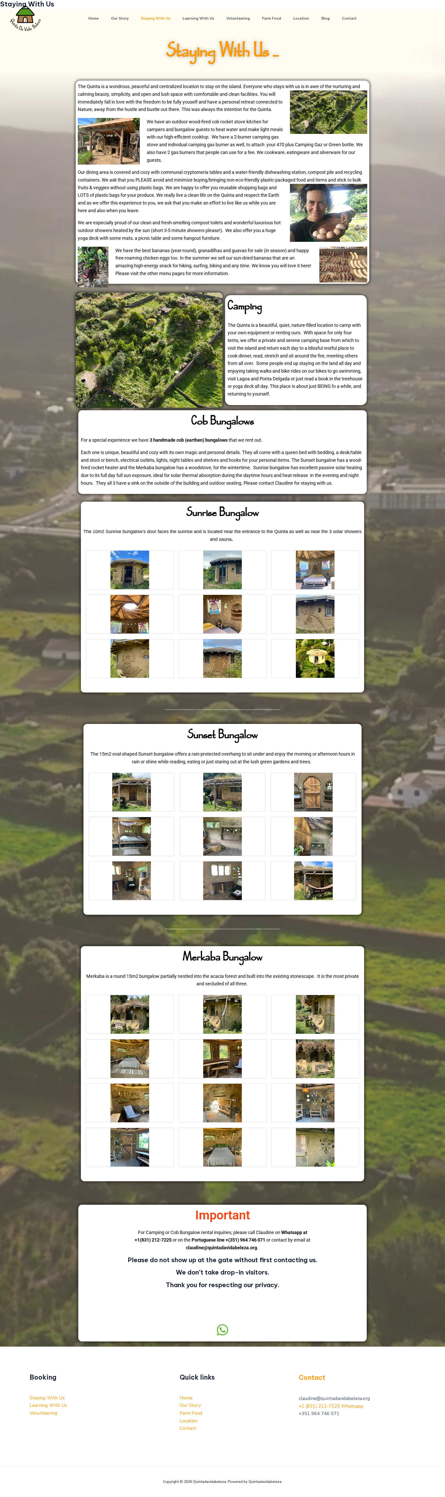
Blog (325, 18)
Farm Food (271, 18)
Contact (349, 18)
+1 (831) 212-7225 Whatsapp (331, 1406)
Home (93, 18)
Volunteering (238, 18)
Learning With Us (198, 18)
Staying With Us (155, 18)
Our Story (120, 18)
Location (301, 18)
